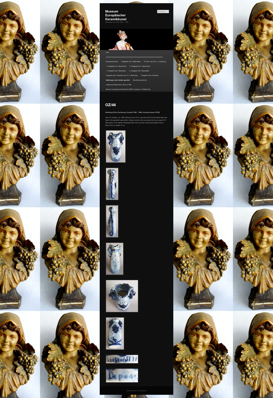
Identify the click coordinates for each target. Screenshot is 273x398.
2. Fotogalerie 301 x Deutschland (140, 66)
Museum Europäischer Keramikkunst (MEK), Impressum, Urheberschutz (128, 89)
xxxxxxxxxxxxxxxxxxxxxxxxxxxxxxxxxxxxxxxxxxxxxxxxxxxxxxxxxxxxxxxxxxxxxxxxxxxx (134, 57)
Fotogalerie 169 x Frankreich (150, 75)
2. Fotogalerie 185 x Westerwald (139, 71)
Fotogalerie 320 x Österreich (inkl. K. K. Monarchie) (122, 75)
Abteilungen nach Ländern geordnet (118, 80)
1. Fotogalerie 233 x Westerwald (116, 71)
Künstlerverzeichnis (112, 61)
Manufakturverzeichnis (140, 80)
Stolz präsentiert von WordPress (136, 391)
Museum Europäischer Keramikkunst (115, 15)
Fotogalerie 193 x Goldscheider (131, 61)
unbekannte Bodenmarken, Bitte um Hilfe (118, 85)
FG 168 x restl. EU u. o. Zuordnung (155, 61)
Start (107, 52)
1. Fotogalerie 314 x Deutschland (116, 66)
